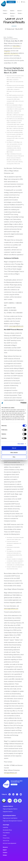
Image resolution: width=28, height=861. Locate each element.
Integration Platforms (8, 806)
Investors (5, 852)
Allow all (14, 448)
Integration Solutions (8, 811)
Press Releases (6, 832)
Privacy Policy (6, 838)
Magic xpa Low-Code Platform (10, 818)
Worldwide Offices (7, 830)
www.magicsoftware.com (16, 326)
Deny (14, 457)
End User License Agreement (9, 843)
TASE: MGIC (16, 46)
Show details (21, 443)
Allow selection (14, 452)
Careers (5, 835)
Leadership (5, 827)
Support (5, 849)
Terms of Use (6, 840)
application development (11, 53)
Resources (5, 847)
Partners (5, 855)
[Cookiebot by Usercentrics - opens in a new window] (20, 403)
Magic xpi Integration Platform (10, 808)
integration (7, 51)
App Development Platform (9, 815)
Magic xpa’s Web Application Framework (12, 820)
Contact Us (11, 2)
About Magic (6, 824)
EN (24, 2)
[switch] (24, 430)
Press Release (9, 37)
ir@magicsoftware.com (10, 773)
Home (5, 37)
